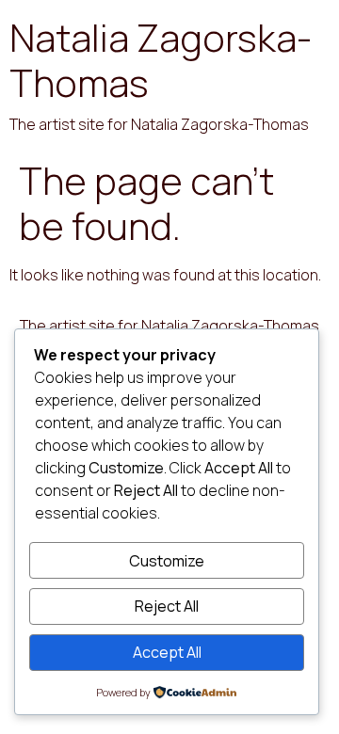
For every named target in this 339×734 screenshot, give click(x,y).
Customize (166, 560)
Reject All (167, 606)
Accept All (167, 652)
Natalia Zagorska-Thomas (160, 59)
